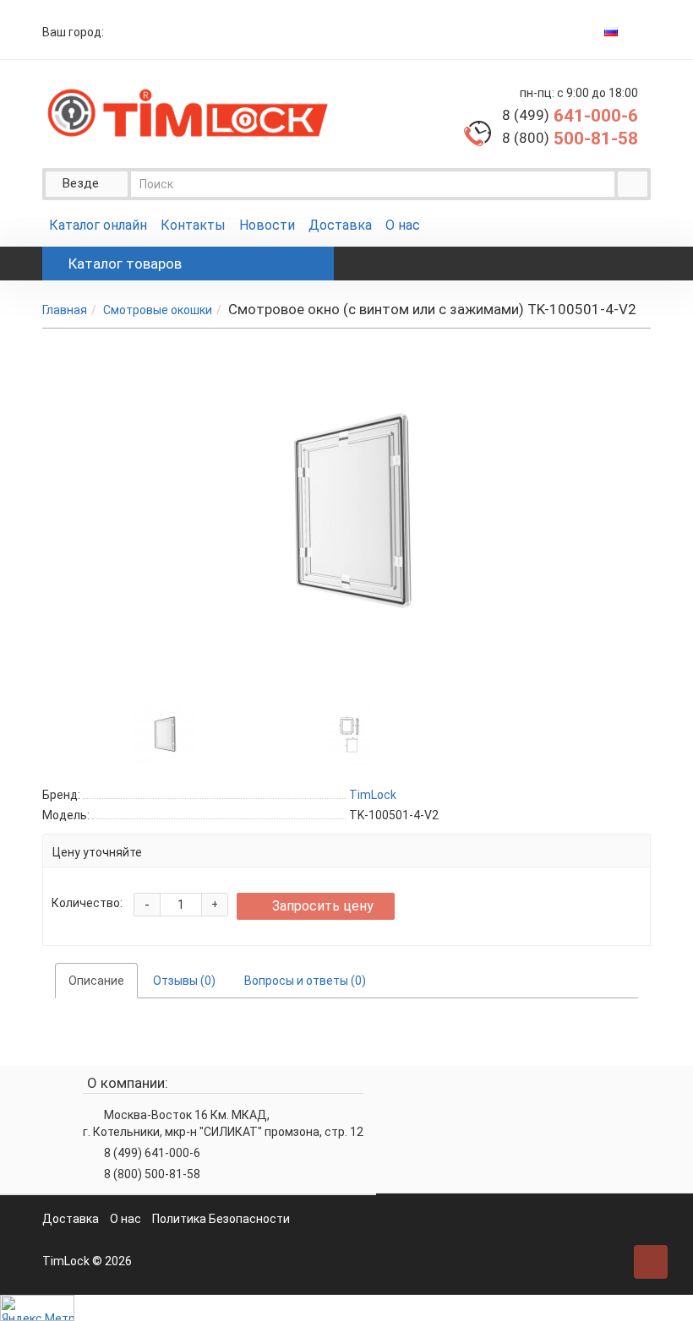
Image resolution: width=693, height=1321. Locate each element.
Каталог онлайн (98, 225)
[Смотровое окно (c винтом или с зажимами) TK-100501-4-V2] (164, 733)
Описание (96, 980)
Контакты (193, 225)
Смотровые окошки (157, 310)
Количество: (87, 903)
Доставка (340, 225)
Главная (64, 310)
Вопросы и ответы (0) (305, 980)
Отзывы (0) (184, 980)
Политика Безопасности (221, 1219)
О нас (402, 225)
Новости (267, 225)
